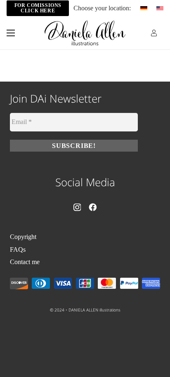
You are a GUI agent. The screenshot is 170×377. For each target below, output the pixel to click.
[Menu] (10, 33)
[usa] (159, 8)
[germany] (143, 8)
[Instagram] (77, 207)
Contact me (25, 261)
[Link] (154, 32)
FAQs (18, 249)
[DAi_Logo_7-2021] (85, 33)
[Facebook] (93, 207)
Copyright (23, 236)
